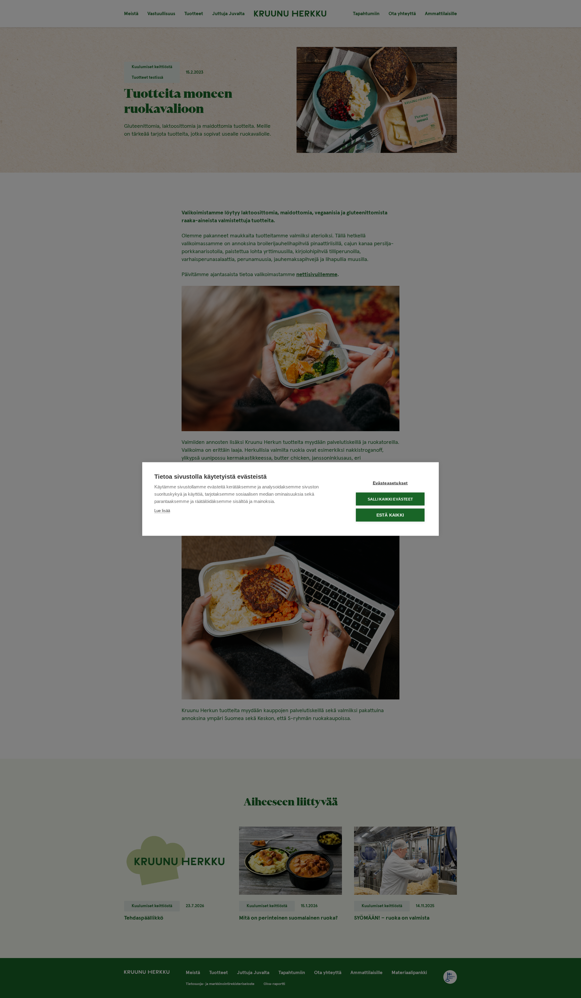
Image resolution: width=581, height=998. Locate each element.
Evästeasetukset (390, 483)
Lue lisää (162, 510)
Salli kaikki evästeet (390, 499)
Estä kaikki (390, 515)
